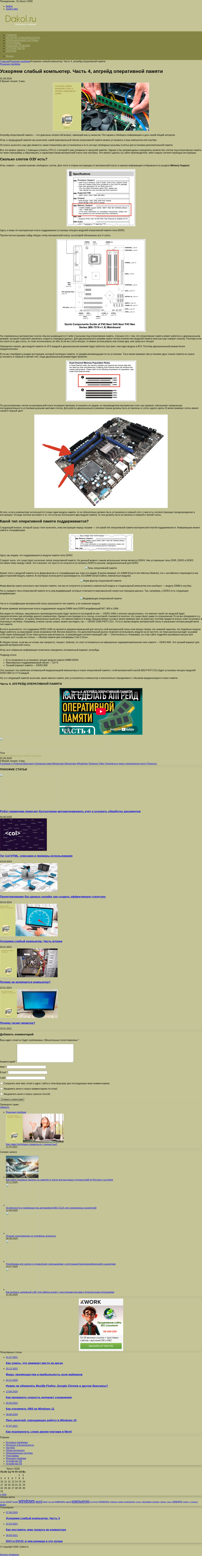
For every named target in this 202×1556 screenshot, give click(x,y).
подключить (129, 1502)
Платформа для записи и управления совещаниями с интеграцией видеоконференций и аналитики (61, 1264)
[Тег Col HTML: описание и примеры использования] (23, 850)
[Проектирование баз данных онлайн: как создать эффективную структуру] (29, 891)
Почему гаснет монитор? (17, 1023)
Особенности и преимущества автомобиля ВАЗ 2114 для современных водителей (51, 1208)
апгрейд (4, 755)
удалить (177, 1501)
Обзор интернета (15, 1450)
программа (147, 1502)
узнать (186, 1502)
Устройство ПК (15, 48)
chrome (2, 1502)
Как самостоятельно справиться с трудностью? (31, 1144)
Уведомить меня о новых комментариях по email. (31, 1088)
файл (3, 1505)
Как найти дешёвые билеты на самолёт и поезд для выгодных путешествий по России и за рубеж (59, 1180)
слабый (26, 755)
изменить (60, 1501)
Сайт (2, 1078)
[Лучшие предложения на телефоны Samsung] (22, 1233)
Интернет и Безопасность (23, 38)
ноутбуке (94, 1502)
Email (4, 1072)
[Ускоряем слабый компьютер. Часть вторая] (29, 935)
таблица (163, 1502)
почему (138, 1502)
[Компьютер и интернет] (24, 30)
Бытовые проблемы (17, 1442)
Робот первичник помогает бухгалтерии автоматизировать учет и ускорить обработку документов (70, 811)
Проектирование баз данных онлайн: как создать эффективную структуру (53, 896)
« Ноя (3, 1494)
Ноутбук (11, 51)
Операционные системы (22, 40)
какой (68, 1502)
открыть (114, 1502)
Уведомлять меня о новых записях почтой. (27, 1094)
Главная (4, 61)
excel (9, 1501)
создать (156, 1502)
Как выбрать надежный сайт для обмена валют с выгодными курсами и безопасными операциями (60, 1292)
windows (26, 1501)
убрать (169, 1502)
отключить (103, 1501)
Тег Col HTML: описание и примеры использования (36, 855)
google (15, 1502)
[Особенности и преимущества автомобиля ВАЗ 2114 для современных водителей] (22, 1205)
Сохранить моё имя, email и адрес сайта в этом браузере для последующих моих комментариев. (57, 1083)
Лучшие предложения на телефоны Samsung (31, 1236)
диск (45, 1501)
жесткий (51, 1502)
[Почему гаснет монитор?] (29, 1017)
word (38, 1501)
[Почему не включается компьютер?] (29, 976)
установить (193, 1502)
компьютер (15, 755)
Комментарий (8, 1061)
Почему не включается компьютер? (25, 982)
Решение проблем (18, 45)
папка (120, 1502)
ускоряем (36, 755)
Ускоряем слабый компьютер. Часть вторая (31, 941)
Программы (13, 43)
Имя (3, 1067)
